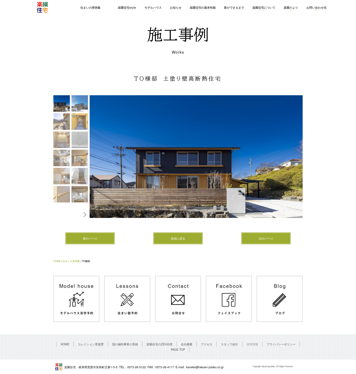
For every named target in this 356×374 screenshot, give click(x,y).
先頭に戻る (178, 238)
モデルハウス (153, 7)
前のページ (90, 238)
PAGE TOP (178, 349)
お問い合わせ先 (316, 7)
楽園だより (291, 7)
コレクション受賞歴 (91, 344)
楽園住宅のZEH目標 (159, 344)
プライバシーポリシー (281, 344)
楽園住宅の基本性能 (203, 7)
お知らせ (176, 7)
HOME (57, 261)
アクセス (206, 344)
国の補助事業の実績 (125, 344)
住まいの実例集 (90, 7)
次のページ (266, 238)
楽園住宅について (263, 7)
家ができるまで (234, 7)
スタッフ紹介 (229, 344)
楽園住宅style (127, 7)
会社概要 (186, 344)
